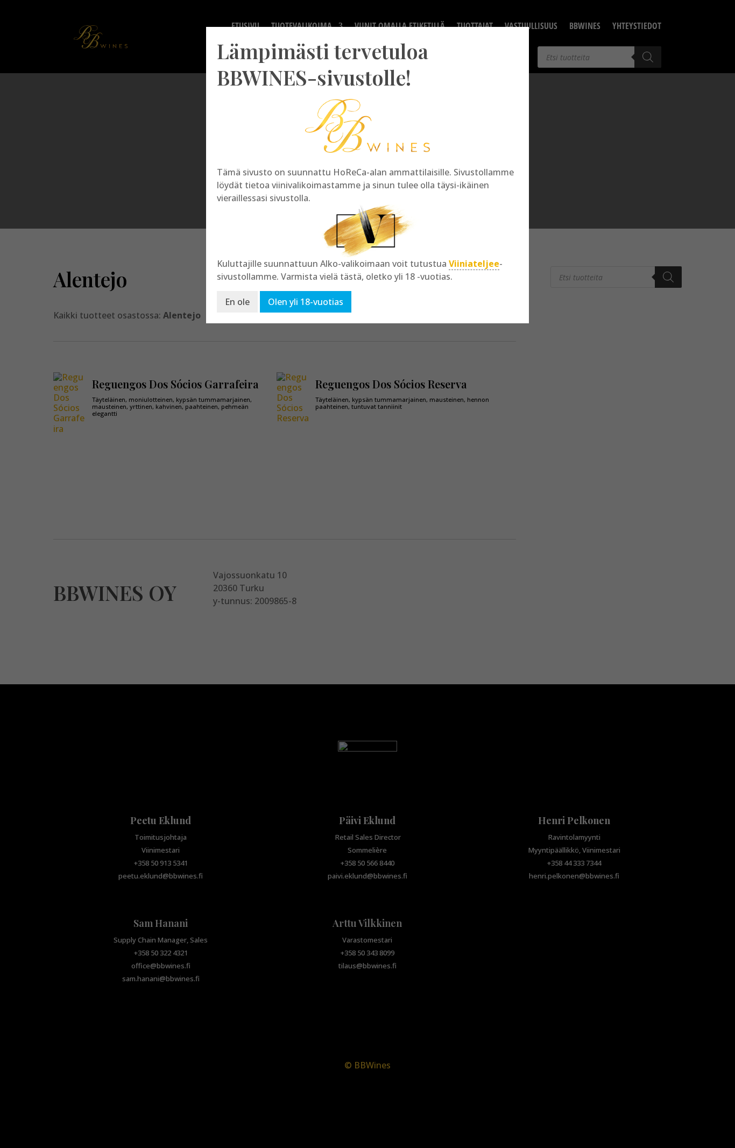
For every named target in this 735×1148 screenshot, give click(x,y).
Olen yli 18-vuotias (305, 302)
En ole (237, 302)
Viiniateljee (474, 264)
